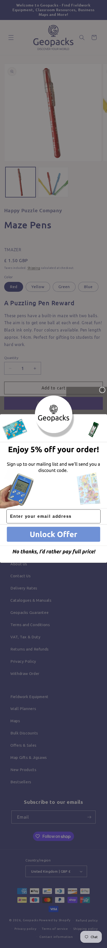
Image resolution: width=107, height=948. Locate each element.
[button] (53, 535)
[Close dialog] (102, 390)
